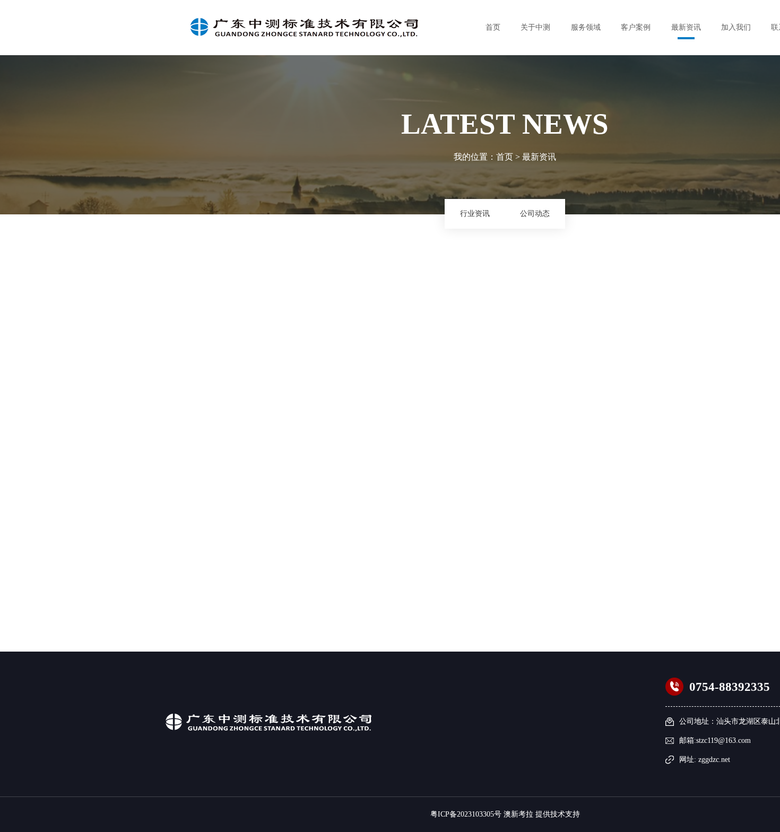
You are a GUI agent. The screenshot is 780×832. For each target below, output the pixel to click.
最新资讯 (686, 27)
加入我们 (736, 27)
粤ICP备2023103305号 (465, 814)
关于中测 (535, 27)
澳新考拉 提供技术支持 (542, 814)
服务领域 (586, 27)
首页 (493, 27)
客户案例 (636, 27)
